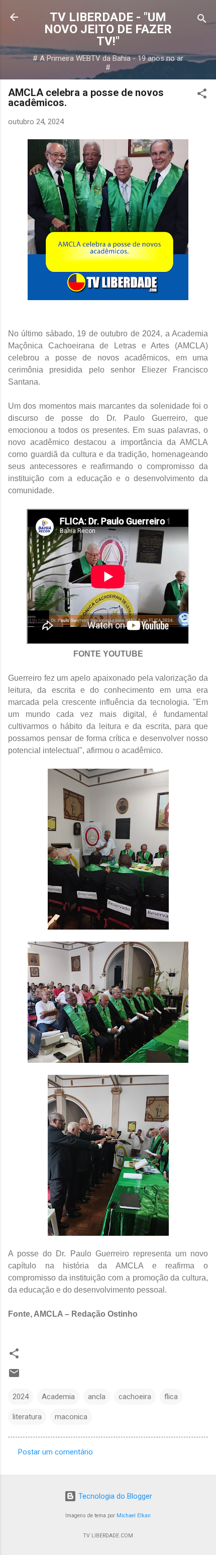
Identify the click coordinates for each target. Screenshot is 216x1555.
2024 (21, 1396)
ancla (96, 1396)
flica (171, 1396)
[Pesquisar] (202, 20)
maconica (71, 1416)
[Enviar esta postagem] (14, 1376)
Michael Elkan (134, 1515)
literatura (27, 1416)
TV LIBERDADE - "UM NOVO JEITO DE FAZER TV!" (108, 29)
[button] (202, 95)
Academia (58, 1396)
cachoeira (135, 1396)
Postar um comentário (55, 1451)
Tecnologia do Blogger (114, 1496)
